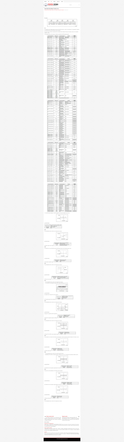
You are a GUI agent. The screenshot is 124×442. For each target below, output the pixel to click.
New (48, 1)
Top (51, 1)
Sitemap (54, 1)
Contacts (58, 1)
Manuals (45, 1)
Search (62, 1)
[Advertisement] (62, 14)
